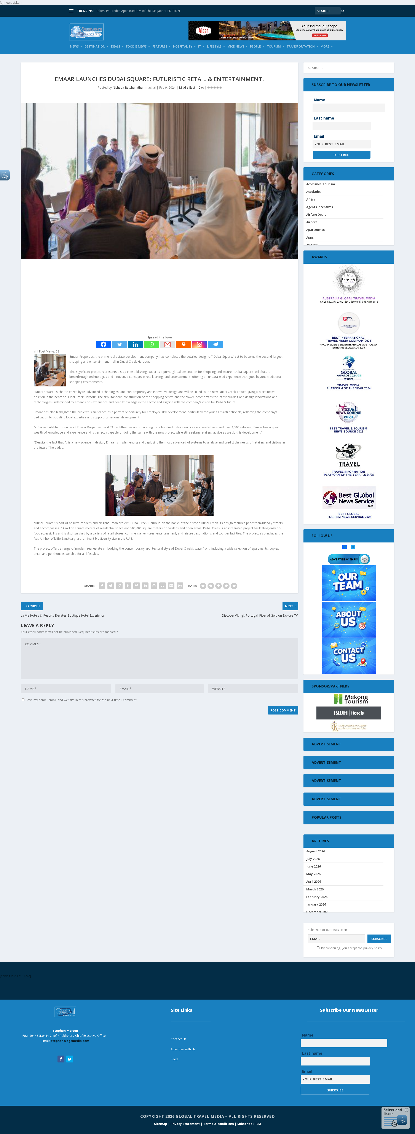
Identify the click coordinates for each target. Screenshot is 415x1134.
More (325, 46)
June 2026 (313, 866)
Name (319, 99)
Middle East (187, 87)
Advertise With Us (183, 1049)
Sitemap (161, 1124)
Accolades (313, 192)
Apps (310, 237)
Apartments (315, 230)
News (74, 46)
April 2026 (313, 881)
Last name (324, 118)
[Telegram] (215, 344)
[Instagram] (199, 344)
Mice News (235, 46)
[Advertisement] (150, 298)
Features (159, 46)
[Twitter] (119, 344)
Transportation (301, 46)
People (255, 46)
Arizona (312, 245)
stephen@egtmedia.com (70, 1041)
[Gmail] (167, 344)
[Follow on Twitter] (69, 1059)
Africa (310, 199)
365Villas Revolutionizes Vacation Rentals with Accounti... (135, 11)
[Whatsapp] (151, 344)
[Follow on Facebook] (60, 1059)
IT (199, 46)
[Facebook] (103, 344)
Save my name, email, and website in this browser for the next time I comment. (81, 700)
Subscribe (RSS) (249, 1124)
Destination (95, 46)
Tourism (274, 46)
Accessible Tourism (320, 184)
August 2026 (315, 851)
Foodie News (136, 46)
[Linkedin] (135, 344)
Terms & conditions (219, 1124)
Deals (115, 46)
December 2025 (317, 912)
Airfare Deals (316, 214)
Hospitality (182, 46)
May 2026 (313, 874)
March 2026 (315, 889)
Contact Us (178, 1039)
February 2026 (316, 897)
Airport (311, 222)
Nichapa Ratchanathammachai (134, 87)
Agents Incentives (319, 207)
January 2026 (316, 904)
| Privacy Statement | (185, 1124)
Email (319, 136)
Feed (174, 1059)
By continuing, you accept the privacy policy (351, 948)
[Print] (183, 344)
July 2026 (313, 859)
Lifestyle (214, 46)
